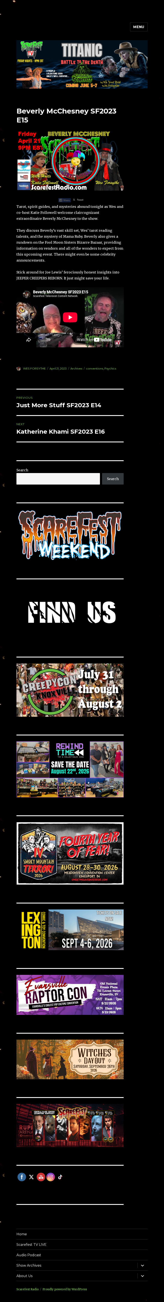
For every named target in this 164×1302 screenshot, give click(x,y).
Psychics (110, 368)
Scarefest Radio (27, 1289)
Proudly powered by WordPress (64, 1289)
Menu (138, 27)
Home (21, 1234)
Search (22, 470)
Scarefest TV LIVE (31, 1245)
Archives (76, 368)
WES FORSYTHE (34, 368)
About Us (24, 1276)
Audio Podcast (28, 1255)
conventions (94, 368)
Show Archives (28, 1265)
